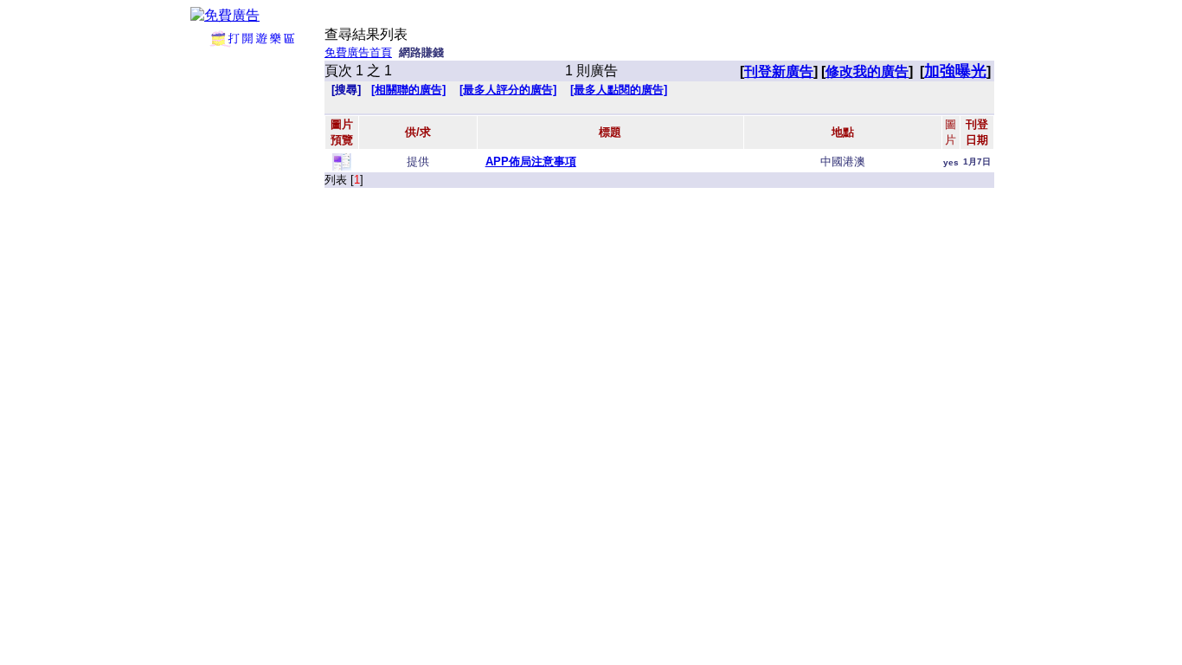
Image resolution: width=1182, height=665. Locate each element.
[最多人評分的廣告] (507, 89)
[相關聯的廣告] (408, 89)
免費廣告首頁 (358, 52)
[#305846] (341, 165)
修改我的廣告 (867, 71)
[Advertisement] (252, 307)
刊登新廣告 (778, 71)
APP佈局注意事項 (530, 161)
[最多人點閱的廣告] (618, 89)
